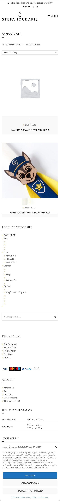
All (38, 44)
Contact (7, 357)
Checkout (8, 394)
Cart (6, 391)
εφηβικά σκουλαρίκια (16, 292)
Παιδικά (7, 286)
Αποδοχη (30, 475)
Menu (54, 16)
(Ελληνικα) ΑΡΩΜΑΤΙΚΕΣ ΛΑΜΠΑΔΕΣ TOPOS (30, 130)
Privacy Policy (31, 497)
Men (6, 238)
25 (32, 44)
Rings (8, 274)
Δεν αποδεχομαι (30, 483)
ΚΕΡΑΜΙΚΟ (10, 259)
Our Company (43, 497)
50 (35, 44)
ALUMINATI (11, 255)
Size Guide (9, 354)
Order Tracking (10, 397)
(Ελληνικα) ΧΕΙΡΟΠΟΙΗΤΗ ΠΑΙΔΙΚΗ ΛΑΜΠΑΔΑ (30, 212)
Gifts (6, 252)
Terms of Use (10, 347)
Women (7, 265)
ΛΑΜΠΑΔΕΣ (11, 262)
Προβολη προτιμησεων (30, 491)
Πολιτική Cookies (18, 497)
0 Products (15, 3)
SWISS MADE (30, 125)
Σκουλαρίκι (11, 280)
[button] (55, 446)
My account (9, 387)
